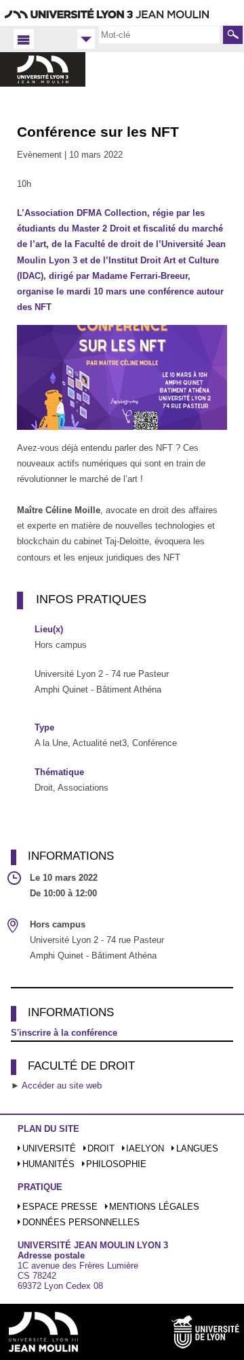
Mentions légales (154, 1207)
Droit (101, 1148)
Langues (197, 1148)
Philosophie (116, 1164)
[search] (159, 34)
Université (49, 1148)
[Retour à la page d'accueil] (42, 83)
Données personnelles (81, 1222)
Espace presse (60, 1207)
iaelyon (145, 1148)
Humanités (48, 1164)
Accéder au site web (62, 1085)
